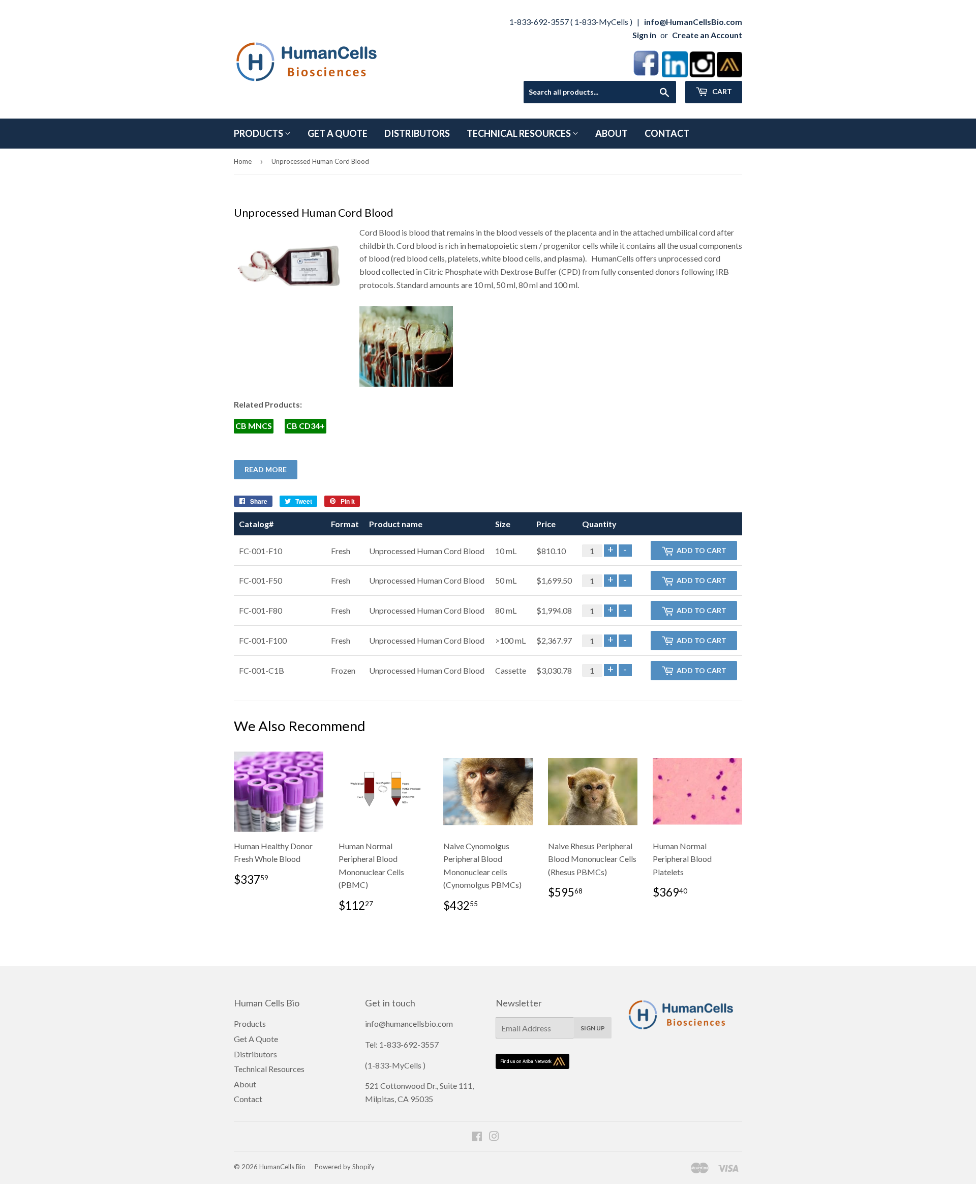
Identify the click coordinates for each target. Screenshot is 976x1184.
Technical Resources (519, 133)
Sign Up (593, 1028)
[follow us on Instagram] (702, 74)
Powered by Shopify (345, 1167)
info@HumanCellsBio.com (693, 21)
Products (259, 133)
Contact (667, 133)
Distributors (417, 133)
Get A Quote (338, 133)
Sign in (644, 35)
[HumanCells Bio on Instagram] (494, 1137)
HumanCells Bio (282, 1167)
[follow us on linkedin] (675, 74)
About (611, 133)
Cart (721, 91)
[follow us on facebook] (646, 74)
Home (243, 161)
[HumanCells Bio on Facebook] (477, 1137)
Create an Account (707, 35)
